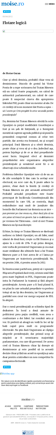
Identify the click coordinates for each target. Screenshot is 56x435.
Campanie (28, 406)
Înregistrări (42, 406)
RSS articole (26, 409)
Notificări (41, 409)
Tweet (8, 11)
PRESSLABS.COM (22, 415)
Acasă (8, 406)
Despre (17, 406)
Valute (13, 409)
